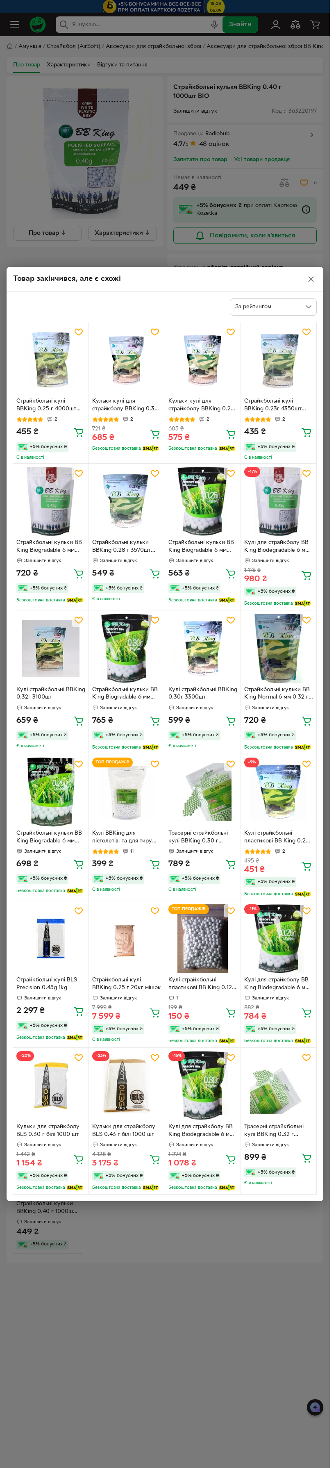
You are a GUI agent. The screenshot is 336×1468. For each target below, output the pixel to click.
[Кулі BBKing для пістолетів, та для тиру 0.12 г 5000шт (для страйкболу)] (126, 792)
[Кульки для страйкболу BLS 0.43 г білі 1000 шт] (126, 1085)
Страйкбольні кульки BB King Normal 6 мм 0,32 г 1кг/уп (277, 694)
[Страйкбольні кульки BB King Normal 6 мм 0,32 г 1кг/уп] (278, 648)
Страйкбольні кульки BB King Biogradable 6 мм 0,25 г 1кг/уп (201, 547)
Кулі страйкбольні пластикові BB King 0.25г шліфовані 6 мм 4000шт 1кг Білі (277, 838)
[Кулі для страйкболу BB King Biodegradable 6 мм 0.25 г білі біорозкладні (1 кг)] (278, 938)
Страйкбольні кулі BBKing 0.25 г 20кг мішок (126, 983)
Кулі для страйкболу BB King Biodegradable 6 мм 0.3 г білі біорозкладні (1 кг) (201, 1131)
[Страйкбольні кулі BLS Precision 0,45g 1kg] (50, 938)
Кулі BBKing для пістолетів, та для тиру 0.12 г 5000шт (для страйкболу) (122, 838)
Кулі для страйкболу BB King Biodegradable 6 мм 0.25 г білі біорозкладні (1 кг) (278, 984)
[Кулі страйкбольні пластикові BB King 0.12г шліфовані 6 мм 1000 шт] (202, 938)
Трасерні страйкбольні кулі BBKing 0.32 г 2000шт (274, 1131)
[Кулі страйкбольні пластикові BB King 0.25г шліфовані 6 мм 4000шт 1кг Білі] (278, 792)
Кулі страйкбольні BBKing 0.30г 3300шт (202, 693)
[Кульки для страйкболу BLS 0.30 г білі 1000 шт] (50, 1085)
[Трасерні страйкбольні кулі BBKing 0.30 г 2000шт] (202, 792)
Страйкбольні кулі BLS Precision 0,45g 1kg (46, 983)
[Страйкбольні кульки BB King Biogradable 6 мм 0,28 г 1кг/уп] (50, 792)
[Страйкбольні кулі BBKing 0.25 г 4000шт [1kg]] (50, 359)
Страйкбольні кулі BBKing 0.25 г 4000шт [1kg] (46, 405)
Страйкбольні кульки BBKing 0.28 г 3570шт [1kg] (121, 547)
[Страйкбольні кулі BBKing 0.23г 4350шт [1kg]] (278, 359)
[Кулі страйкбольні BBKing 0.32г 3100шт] (50, 648)
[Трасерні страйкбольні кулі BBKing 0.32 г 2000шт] (278, 1085)
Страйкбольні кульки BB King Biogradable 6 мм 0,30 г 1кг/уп (125, 694)
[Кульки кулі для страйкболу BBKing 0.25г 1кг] (202, 359)
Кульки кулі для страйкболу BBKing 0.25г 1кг (202, 405)
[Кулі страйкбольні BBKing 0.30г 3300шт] (202, 648)
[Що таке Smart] (151, 448)
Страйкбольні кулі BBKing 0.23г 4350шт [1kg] (273, 405)
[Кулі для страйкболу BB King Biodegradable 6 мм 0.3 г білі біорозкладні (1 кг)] (202, 1085)
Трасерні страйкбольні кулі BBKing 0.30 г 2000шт (198, 838)
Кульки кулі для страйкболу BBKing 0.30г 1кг (126, 405)
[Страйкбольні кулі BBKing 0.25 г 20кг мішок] (126, 938)
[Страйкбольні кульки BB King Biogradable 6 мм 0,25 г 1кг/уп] (202, 501)
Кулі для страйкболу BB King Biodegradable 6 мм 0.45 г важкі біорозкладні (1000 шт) (278, 547)
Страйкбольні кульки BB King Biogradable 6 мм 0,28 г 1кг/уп (49, 838)
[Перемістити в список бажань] (78, 332)
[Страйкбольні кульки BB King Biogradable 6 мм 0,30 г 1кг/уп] (126, 648)
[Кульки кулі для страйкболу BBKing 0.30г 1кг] (126, 359)
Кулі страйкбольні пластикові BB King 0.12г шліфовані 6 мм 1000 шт (201, 984)
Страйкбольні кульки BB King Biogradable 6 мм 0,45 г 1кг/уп (49, 547)
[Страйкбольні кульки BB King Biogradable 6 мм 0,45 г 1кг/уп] (50, 501)
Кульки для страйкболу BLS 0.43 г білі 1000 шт (123, 1130)
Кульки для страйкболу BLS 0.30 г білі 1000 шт (47, 1130)
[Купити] (78, 432)
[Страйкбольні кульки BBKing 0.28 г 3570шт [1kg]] (126, 501)
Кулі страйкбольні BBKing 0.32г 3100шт (50, 693)
